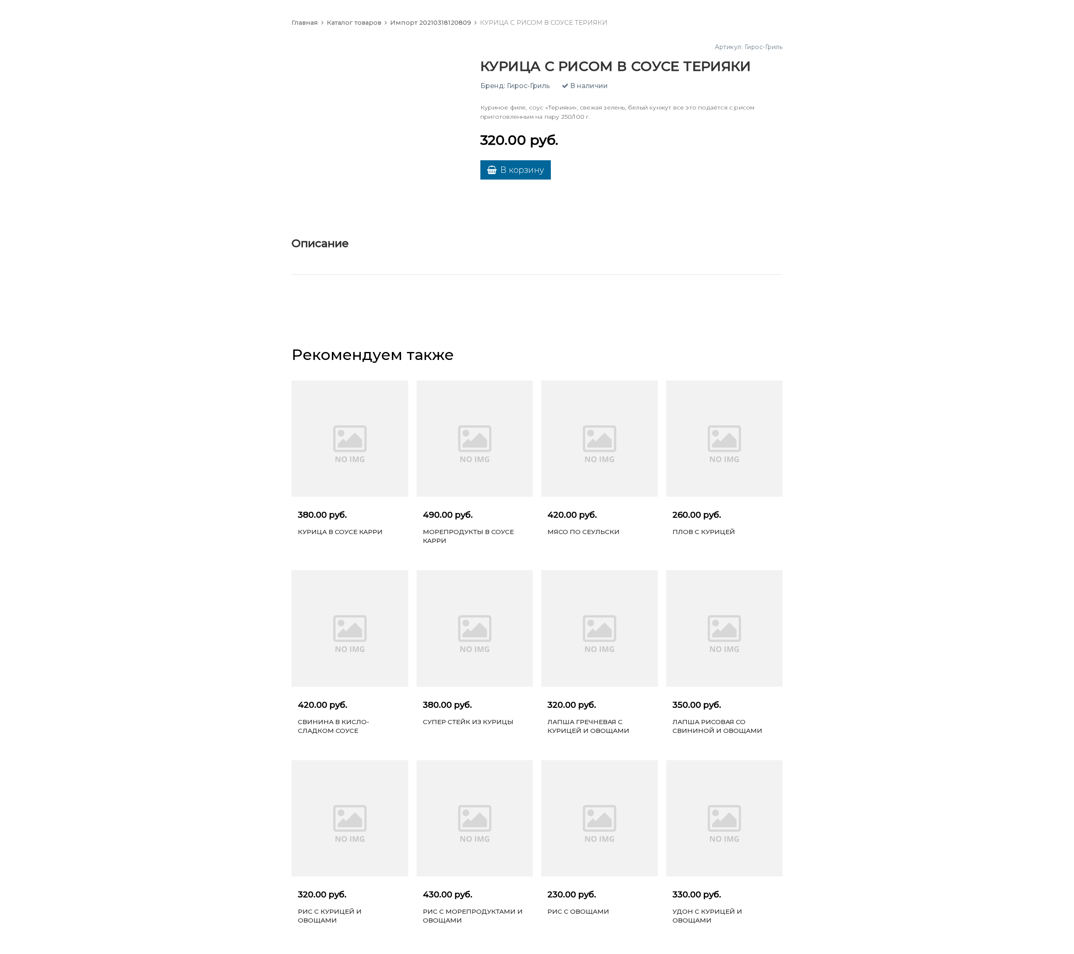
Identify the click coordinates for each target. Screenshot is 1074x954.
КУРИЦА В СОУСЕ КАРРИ (340, 532)
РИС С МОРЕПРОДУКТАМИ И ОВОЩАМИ (473, 915)
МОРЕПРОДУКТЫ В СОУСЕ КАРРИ (468, 536)
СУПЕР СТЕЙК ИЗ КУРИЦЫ (468, 722)
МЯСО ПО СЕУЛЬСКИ (583, 532)
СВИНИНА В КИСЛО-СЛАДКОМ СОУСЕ (333, 726)
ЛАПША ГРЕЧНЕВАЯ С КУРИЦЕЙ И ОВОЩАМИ (588, 726)
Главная (305, 22)
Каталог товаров (354, 22)
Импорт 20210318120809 (430, 22)
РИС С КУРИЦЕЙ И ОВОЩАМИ (330, 915)
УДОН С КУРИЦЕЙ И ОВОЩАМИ (707, 915)
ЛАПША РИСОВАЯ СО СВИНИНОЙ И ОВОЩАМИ (717, 726)
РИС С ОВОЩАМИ (578, 911)
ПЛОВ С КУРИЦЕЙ (704, 532)
